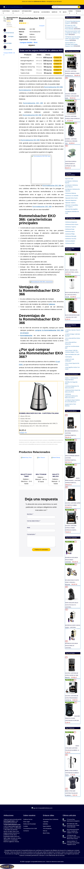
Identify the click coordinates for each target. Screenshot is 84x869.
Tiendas (78, 11)
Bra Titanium (41, 474)
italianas (51, 304)
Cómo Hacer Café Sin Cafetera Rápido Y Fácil (71, 351)
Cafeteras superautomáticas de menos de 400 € (71, 395)
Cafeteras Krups (69, 229)
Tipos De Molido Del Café (72, 354)
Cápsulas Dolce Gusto (71, 198)
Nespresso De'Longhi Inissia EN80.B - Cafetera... (71, 560)
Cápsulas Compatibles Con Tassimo (71, 206)
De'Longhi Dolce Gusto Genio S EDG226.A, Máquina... (72, 582)
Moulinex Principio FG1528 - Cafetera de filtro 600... (72, 718)
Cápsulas (45, 821)
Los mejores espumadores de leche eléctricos (72, 401)
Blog (64, 12)
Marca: (21, 32)
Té (60, 12)
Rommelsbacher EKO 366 (53, 87)
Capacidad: (23, 39)
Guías (70, 11)
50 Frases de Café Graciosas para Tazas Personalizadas (71, 27)
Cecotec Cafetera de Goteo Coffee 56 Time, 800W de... (71, 675)
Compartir (41, 25)
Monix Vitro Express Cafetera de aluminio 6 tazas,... (72, 773)
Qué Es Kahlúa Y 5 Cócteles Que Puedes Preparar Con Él (71, 44)
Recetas (36, 12)
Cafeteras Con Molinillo (71, 195)
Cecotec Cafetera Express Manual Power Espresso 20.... (72, 73)
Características (9, 33)
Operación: (23, 37)
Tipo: (21, 34)
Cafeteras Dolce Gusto (71, 224)
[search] (79, 7)
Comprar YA (57, 57)
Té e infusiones (47, 828)
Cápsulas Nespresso (70, 200)
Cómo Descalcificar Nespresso (70, 343)
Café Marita (68, 357)
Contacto (26, 831)
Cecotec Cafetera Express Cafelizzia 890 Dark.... (72, 96)
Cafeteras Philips (70, 234)
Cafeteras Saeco (70, 231)
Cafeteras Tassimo (70, 227)
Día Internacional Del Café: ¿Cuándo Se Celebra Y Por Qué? (72, 32)
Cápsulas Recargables (71, 209)
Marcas (54, 12)
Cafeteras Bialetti (70, 241)
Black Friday (46, 833)
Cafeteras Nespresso (71, 222)
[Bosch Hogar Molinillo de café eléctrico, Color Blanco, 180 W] (71, 290)
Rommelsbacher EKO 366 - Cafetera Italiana (39, 413)
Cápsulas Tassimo (70, 203)
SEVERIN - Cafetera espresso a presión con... (71, 141)
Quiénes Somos (27, 819)
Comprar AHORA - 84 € (28, 42)
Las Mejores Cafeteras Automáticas (71, 186)
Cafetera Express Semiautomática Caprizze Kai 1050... (70, 164)
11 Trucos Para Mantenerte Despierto (73, 820)
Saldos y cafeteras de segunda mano (71, 378)
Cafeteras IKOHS (69, 243)
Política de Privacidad (29, 824)
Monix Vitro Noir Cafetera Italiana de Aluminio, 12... (72, 748)
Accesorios (45, 12)
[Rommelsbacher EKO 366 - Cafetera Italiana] (38, 411)
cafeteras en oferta (39, 1)
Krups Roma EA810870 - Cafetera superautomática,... (72, 480)
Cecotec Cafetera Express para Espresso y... (72, 118)
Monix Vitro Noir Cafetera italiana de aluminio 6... (71, 793)
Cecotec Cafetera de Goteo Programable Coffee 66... (71, 698)
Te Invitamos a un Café (30, 828)
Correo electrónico (33, 521)
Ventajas (10, 36)
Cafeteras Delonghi (70, 236)
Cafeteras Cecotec (70, 238)
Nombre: (22, 29)
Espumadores (27, 11)
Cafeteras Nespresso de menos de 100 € (72, 387)
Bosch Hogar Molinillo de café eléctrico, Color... (72, 295)
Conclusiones (8, 49)
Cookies (25, 826)
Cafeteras (6, 11)
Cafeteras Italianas (70, 193)
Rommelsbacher (25, 90)
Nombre (30, 514)
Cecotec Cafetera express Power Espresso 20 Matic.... (71, 528)
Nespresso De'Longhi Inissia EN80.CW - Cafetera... (71, 645)
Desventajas (8, 43)
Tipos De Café (69, 178)
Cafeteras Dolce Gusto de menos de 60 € (72, 391)
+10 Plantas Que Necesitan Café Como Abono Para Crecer (72, 38)
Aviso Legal (26, 821)
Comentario (31, 534)
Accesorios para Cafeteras (50, 819)
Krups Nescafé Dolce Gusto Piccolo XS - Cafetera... (71, 605)
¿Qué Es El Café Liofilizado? (69, 360)
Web (28, 528)
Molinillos (15, 11)
